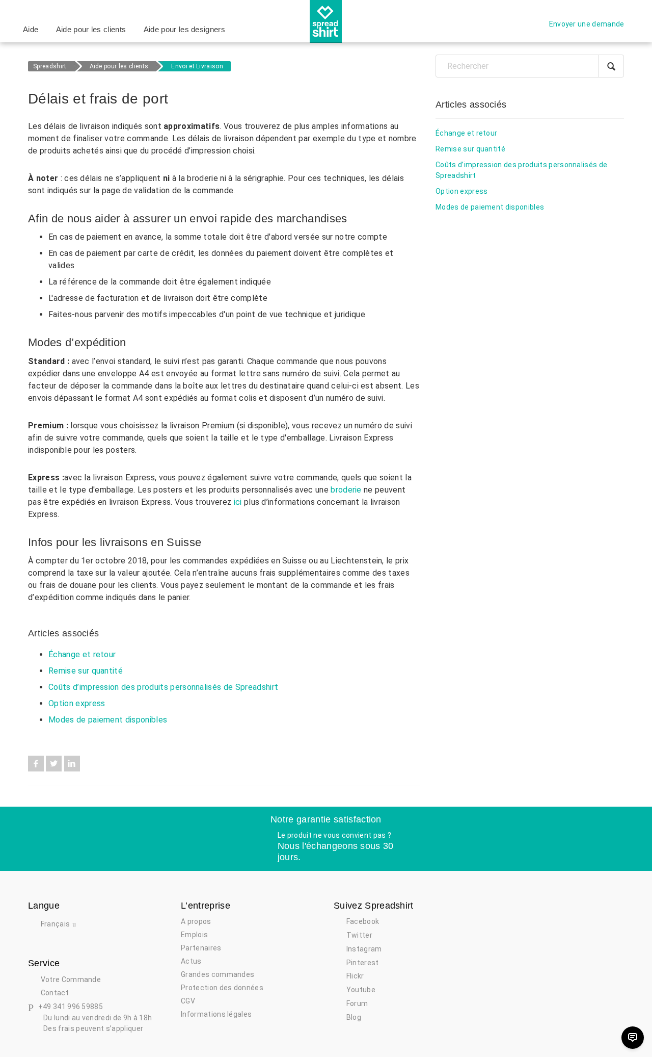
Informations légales (216, 1014)
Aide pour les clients (91, 29)
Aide (30, 29)
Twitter (54, 763)
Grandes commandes (217, 974)
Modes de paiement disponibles (107, 720)
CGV (188, 1001)
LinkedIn (72, 763)
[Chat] (632, 1037)
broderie (346, 490)
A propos (196, 921)
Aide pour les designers (184, 29)
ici (238, 502)
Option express (76, 703)
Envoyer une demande (586, 24)
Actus (191, 961)
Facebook (36, 763)
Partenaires (201, 948)
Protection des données (222, 988)
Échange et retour (82, 654)
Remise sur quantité (85, 671)
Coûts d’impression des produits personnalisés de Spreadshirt (163, 687)
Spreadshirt (50, 66)
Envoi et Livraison (197, 66)
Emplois (194, 935)
